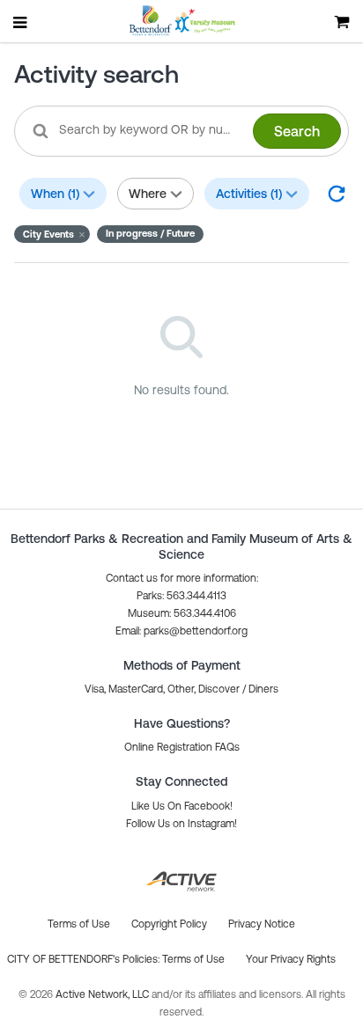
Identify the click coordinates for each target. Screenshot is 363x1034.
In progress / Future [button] (150, 233)
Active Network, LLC (104, 994)
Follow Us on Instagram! (181, 824)
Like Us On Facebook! (182, 806)
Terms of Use (193, 959)
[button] (52, 234)
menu (21, 22)
